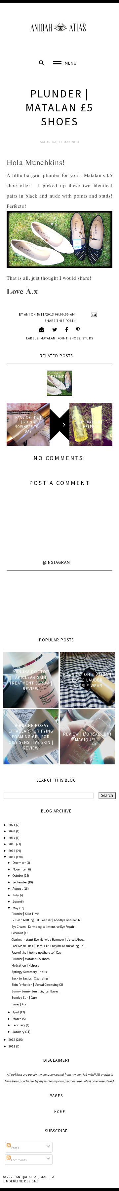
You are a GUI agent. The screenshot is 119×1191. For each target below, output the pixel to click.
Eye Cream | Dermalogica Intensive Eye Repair (43, 926)
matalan (48, 338)
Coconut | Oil (20, 933)
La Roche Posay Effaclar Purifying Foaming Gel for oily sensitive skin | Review (31, 737)
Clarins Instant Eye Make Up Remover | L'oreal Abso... (48, 939)
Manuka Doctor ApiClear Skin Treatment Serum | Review (30, 680)
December (19, 863)
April (16, 1012)
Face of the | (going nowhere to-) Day (36, 952)
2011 (12, 1046)
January (19, 1032)
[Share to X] (55, 329)
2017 (12, 838)
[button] (65, 63)
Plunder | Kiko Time (25, 914)
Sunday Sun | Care (24, 997)
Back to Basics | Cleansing (30, 978)
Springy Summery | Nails (29, 972)
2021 (12, 825)
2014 (12, 851)
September (20, 882)
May (16, 908)
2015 (12, 844)
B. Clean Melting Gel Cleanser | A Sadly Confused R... (47, 920)
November (20, 869)
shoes (74, 338)
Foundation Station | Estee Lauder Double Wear (87, 680)
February (19, 1025)
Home (59, 1111)
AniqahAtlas (27, 1177)
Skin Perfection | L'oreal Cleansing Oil (37, 985)
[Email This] (42, 329)
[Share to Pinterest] (78, 329)
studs (87, 338)
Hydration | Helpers (25, 965)
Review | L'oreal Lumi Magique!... (87, 737)
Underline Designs (21, 1181)
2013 (12, 857)
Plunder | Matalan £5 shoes (59, 388)
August (18, 888)
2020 (12, 831)
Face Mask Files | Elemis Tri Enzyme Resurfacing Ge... (48, 946)
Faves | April (20, 1004)
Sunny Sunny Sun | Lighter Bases (35, 991)
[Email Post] (93, 314)
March (17, 1019)
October (18, 875)
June (16, 901)
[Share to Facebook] (67, 329)
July (16, 895)
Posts (15, 1148)
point (62, 338)
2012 (12, 1040)
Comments (19, 1160)
